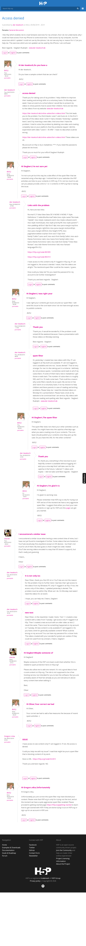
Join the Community (64, 850)
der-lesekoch (18, 25)
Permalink (7, 78)
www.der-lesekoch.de (37, 48)
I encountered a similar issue (32, 534)
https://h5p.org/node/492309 (39, 252)
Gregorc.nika (9, 736)
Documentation (8, 850)
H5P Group (56, 878)
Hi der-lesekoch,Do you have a (33, 65)
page (68, 508)
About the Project (63, 864)
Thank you (38, 327)
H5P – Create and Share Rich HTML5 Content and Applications (43, 3)
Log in (5, 53)
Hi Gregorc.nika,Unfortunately (35, 787)
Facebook (33, 845)
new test (29, 612)
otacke (7, 538)
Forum (4, 856)
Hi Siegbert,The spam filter (44, 417)
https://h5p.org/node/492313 (39, 257)
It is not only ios (32, 575)
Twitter (32, 847)
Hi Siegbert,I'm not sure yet (34, 166)
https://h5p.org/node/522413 (44, 759)
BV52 (6, 70)
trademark (45, 878)
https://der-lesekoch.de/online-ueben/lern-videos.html (43, 113)
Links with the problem (38, 205)
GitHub (32, 850)
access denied (28, 93)
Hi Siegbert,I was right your (39, 293)
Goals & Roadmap (9, 853)
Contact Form (34, 853)
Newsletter (33, 856)
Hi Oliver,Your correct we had (40, 704)
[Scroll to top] (43, 887)
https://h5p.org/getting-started (59, 805)
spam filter (38, 355)
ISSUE (25, 739)
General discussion (16, 30)
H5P (43, 871)
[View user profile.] (7, 68)
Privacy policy (35, 881)
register (13, 53)
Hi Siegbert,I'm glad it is (48, 485)
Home (4, 845)
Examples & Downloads (11, 847)
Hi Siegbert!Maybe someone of (38, 653)
